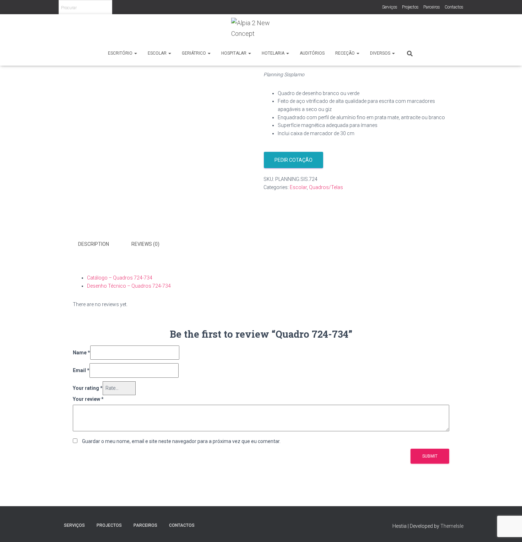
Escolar (158, 53)
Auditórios (312, 53)
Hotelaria (274, 53)
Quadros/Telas (326, 187)
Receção (345, 53)
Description (93, 244)
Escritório (121, 53)
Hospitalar (234, 53)
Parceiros (431, 7)
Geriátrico (194, 53)
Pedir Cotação (293, 160)
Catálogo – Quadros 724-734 (119, 278)
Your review (88, 399)
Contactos (454, 7)
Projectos (410, 7)
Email (81, 370)
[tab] (99, 244)
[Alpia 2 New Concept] (261, 31)
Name (81, 352)
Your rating (88, 388)
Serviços (389, 7)
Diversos (380, 53)
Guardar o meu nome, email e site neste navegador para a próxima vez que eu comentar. (181, 441)
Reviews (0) (145, 244)
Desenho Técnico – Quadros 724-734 (129, 286)
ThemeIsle (451, 526)
